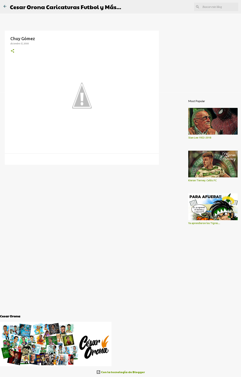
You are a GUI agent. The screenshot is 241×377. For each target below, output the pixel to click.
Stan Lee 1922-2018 (199, 137)
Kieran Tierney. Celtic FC (202, 180)
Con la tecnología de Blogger (123, 372)
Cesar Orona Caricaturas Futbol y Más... (65, 7)
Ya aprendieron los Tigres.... (204, 223)
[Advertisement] (81, 194)
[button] (12, 51)
